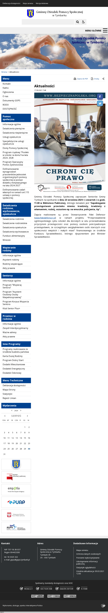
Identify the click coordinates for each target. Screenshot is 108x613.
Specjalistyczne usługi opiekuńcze (13, 142)
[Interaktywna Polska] (103, 606)
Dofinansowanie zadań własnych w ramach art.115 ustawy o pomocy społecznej (16, 193)
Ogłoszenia (8, 92)
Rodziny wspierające (13, 263)
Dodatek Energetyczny (14, 368)
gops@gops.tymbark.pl (20, 559)
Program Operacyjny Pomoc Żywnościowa (13, 163)
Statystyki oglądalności (86, 567)
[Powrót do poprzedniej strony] (103, 78)
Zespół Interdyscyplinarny (15, 328)
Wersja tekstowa (42, 3)
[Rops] (16, 532)
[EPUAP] (16, 507)
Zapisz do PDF (82, 79)
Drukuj (96, 79)
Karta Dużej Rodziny (13, 356)
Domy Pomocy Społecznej (15, 148)
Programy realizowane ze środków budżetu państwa (16, 350)
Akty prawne (9, 268)
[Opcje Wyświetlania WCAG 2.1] (83, 22)
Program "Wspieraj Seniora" (12, 286)
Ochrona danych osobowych (88, 554)
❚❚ (5, 64)
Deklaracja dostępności (11, 3)
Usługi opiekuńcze (12, 137)
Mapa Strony (9, 389)
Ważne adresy (9, 332)
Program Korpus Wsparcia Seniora (16, 303)
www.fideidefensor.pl (45, 217)
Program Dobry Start (13, 360)
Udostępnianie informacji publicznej (87, 562)
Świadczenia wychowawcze (16, 231)
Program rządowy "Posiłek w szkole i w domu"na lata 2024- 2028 (16, 155)
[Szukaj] (77, 22)
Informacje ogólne (12, 124)
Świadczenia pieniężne (14, 128)
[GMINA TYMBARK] (16, 469)
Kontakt (7, 83)
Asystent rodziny (11, 259)
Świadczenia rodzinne (13, 219)
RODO (6, 104)
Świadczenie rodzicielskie (15, 223)
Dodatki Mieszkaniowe (14, 364)
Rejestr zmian (9, 398)
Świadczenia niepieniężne (15, 132)
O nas (5, 96)
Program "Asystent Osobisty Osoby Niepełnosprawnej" (12, 294)
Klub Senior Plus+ (11, 308)
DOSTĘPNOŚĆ (10, 108)
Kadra (5, 87)
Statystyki (7, 393)
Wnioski (7, 240)
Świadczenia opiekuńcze (14, 227)
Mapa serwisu (28, 3)
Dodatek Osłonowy (12, 372)
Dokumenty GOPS (11, 100)
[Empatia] (16, 494)
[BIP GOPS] (16, 482)
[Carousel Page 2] (28, 64)
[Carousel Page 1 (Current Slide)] (25, 64)
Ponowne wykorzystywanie (87, 557)
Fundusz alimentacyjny (14, 235)
